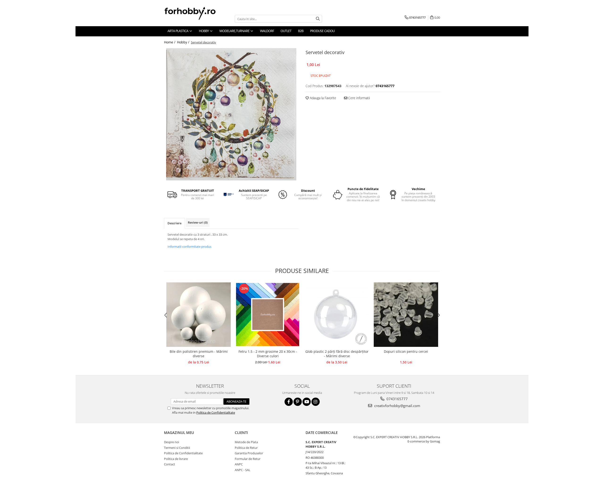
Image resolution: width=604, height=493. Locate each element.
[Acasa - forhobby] (194, 13)
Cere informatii (358, 98)
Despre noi (171, 442)
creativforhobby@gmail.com (396, 405)
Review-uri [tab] (198, 222)
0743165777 (397, 398)
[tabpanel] (231, 114)
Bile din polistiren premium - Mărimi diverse (199, 353)
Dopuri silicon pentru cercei (406, 351)
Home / (170, 42)
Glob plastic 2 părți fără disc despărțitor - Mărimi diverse (337, 353)
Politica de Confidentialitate (215, 412)
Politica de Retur (246, 448)
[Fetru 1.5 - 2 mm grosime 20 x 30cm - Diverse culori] (267, 314)
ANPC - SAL (242, 470)
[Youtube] (306, 402)
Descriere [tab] (174, 223)
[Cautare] (318, 19)
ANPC (239, 464)
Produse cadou (322, 31)
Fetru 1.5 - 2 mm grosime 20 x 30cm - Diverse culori (268, 353)
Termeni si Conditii (177, 448)
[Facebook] (289, 402)
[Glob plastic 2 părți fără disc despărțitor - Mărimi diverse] (337, 314)
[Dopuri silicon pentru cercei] (406, 314)
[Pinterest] (298, 402)
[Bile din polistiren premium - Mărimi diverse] (198, 314)
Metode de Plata (246, 442)
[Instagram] (315, 402)
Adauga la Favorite (322, 98)
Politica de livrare (176, 459)
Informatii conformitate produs (189, 246)
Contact (169, 464)
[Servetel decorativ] (231, 114)
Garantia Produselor (249, 453)
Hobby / (183, 42)
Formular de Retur (247, 459)
